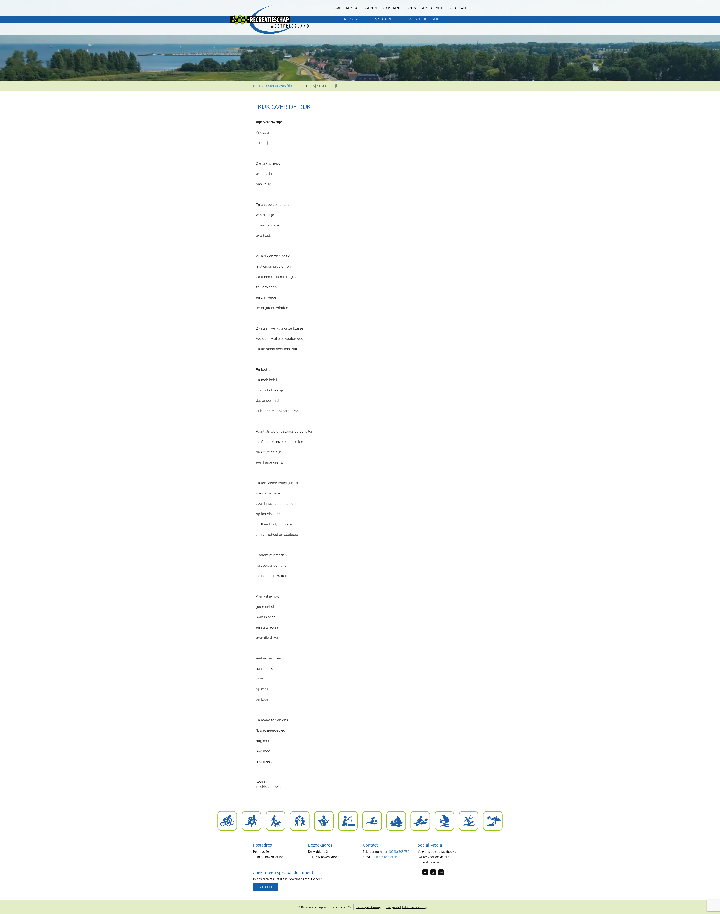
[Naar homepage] (269, 19)
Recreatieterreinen (361, 8)
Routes (410, 8)
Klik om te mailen (385, 857)
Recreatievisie (432, 8)
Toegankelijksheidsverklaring (406, 907)
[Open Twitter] (434, 872)
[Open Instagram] (442, 872)
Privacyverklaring (368, 907)
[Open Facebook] (426, 872)
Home (336, 8)
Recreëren (390, 8)
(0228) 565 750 (399, 852)
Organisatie (457, 8)
